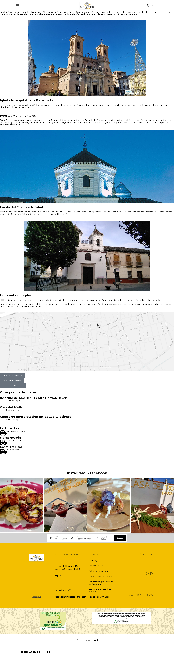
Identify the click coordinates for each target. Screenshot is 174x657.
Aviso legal (94, 560)
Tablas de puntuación (99, 597)
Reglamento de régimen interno (100, 590)
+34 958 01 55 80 (63, 590)
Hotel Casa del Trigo (35, 651)
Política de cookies (97, 566)
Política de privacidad (99, 571)
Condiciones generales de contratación (101, 583)
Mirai (95, 640)
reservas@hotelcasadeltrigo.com (70, 597)
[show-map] (87, 341)
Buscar (120, 538)
